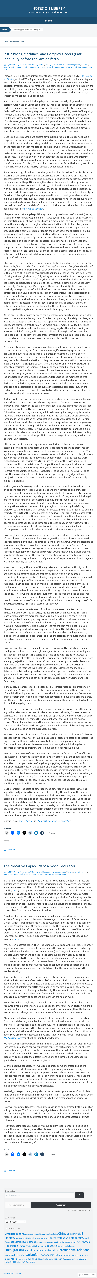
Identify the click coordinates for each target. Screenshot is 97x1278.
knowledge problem (11, 874)
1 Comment (11, 850)
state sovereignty (69, 1259)
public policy (65, 67)
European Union (69, 1242)
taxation (83, 1259)
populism (75, 1255)
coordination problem (72, 65)
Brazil (47, 1234)
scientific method (41, 1259)
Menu (48, 20)
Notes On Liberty (48, 8)
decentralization (58, 1237)
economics (52, 1242)
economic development (23, 1242)
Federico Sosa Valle (27, 65)
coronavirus (41, 1238)
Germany (61, 1246)
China (62, 1233)
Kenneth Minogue (53, 67)
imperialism (29, 1250)
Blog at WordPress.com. (12, 1273)
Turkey (7, 1262)
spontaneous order (59, 874)
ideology (18, 67)
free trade (41, 1246)
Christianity (72, 1234)
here (15, 890)
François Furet (9, 67)
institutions (42, 67)
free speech (31, 1246)
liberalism (13, 1255)
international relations (74, 1250)
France (21, 1246)
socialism (58, 1259)
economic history (42, 1242)
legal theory (23, 874)
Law (46, 65)
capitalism (54, 1234)
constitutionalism (30, 1238)
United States (16, 1262)
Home (4, 30)
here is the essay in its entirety (53, 821)
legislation (32, 874)
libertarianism (29, 1255)
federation (11, 1245)
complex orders (58, 65)
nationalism (47, 1254)
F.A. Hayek (84, 65)
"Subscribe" (61, 1205)
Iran (6, 1255)
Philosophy (46, 872)
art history (40, 1234)
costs (47, 1238)
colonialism (18, 1238)
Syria (78, 1259)
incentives (25, 67)
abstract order (60, 872)
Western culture (29, 1262)
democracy (76, 1237)
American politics (30, 1234)
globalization (70, 1246)
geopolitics (52, 1245)
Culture (41, 65)
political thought (63, 1255)
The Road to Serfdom (32, 208)
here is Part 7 (25, 821)
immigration (14, 1250)
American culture (14, 1233)
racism (14, 1259)
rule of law (22, 1259)
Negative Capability (44, 874)
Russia (31, 1258)
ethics (58, 1242)
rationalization (76, 67)
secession (50, 1259)
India (38, 1250)
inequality (33, 67)
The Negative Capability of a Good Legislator (39, 866)
